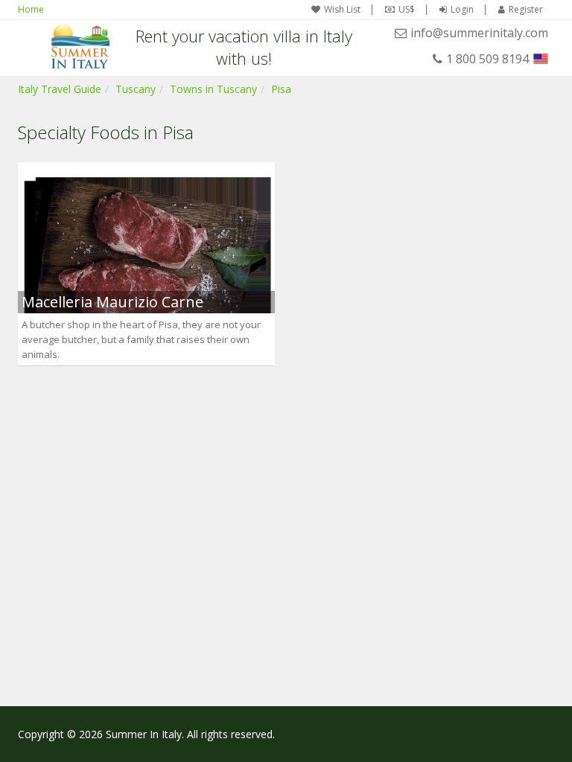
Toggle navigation (31, 46)
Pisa (281, 89)
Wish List (342, 9)
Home (31, 9)
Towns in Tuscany (213, 89)
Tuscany (135, 89)
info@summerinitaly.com (479, 33)
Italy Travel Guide (59, 89)
